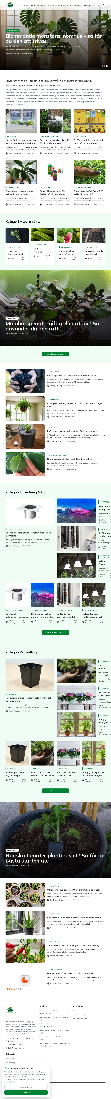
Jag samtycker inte (26, 1087)
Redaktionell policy (55, 1086)
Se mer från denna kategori (54, 354)
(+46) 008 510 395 (14, 1045)
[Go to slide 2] (104, 66)
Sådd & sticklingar (75, 5)
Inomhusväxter (12, 31)
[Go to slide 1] (102, 66)
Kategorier (11, 1054)
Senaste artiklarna (30, 5)
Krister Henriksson (12, 866)
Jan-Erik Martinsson (12, 54)
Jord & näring (87, 5)
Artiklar (43, 1006)
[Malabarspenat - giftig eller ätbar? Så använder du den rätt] (55, 308)
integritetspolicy (10, 1082)
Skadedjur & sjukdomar (50, 136)
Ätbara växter (41, 5)
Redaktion (78, 1006)
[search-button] (98, 5)
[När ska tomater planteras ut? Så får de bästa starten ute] (55, 840)
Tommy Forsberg (11, 333)
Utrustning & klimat (54, 5)
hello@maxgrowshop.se (16, 1048)
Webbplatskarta (69, 1086)
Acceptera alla (26, 1092)
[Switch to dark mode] (103, 5)
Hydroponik (11, 136)
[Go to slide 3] (107, 66)
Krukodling (64, 5)
